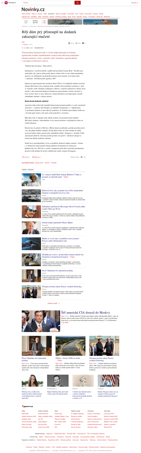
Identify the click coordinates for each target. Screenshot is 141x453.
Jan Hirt (40, 419)
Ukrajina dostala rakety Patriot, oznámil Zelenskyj (62, 286)
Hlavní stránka (26, 13)
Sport (69, 16)
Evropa (44, 195)
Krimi (76, 13)
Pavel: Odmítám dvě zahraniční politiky (57, 270)
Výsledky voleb (26, 419)
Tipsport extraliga (60, 419)
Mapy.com (50, 433)
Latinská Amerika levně (95, 424)
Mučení (47, 163)
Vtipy (43, 179)
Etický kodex (73, 447)
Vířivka (108, 437)
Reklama (41, 447)
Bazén (41, 437)
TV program (91, 16)
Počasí (85, 16)
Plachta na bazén (50, 437)
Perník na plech (76, 427)
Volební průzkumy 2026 (29, 416)
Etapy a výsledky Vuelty (45, 416)
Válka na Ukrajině (61, 13)
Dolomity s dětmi (93, 427)
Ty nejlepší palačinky (77, 413)
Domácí (40, 13)
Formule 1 (58, 424)
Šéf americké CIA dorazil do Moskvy (85, 312)
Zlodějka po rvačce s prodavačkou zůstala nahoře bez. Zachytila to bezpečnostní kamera (63, 255)
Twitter (35, 447)
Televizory (93, 440)
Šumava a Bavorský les (95, 419)
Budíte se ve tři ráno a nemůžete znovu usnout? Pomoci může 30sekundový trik (60, 239)
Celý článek (64, 322)
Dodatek (53, 163)
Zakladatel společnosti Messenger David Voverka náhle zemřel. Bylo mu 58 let (63, 207)
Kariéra (48, 447)
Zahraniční (51, 13)
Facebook (29, 447)
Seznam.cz (134, 2)
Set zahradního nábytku (87, 437)
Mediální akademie (62, 447)
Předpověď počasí (59, 433)
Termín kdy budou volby (29, 421)
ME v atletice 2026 (60, 421)
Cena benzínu (81, 433)
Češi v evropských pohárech (95, 433)
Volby (45, 13)
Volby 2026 (25, 413)
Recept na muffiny (76, 416)
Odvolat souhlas (94, 447)
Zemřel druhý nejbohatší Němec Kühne (57, 222)
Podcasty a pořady (61, 16)
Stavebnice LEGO (53, 440)
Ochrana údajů (82, 447)
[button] (31, 179)
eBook (72, 43)
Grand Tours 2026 (43, 427)
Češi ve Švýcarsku (93, 421)
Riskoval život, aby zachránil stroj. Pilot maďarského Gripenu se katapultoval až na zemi (62, 191)
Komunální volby (27, 427)
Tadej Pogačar (42, 421)
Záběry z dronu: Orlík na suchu (68, 358)
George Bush (39, 163)
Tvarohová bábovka (77, 421)
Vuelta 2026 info (43, 413)
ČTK (23, 42)
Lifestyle (95, 13)
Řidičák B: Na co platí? (111, 421)
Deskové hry (84, 440)
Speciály (79, 16)
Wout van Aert (42, 424)
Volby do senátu (26, 424)
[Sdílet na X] (84, 157)
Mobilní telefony (42, 440)
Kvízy (73, 16)
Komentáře (70, 13)
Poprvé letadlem (92, 416)
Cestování (45, 16)
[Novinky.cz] (33, 9)
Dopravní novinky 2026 (111, 419)
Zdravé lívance (75, 419)
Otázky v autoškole (109, 424)
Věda (39, 16)
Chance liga (58, 413)
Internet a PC (26, 16)
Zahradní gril (100, 437)
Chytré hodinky (101, 440)
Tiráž (53, 447)
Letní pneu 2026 (109, 413)
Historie (52, 16)
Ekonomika (88, 13)
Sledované (107, 16)
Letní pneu (75, 440)
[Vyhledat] (78, 3)
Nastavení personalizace (107, 447)
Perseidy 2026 (71, 433)
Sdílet (79, 43)
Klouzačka (76, 437)
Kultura (82, 13)
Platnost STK (108, 427)
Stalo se (34, 13)
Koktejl (101, 13)
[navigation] (2, 2)
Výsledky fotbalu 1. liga (62, 416)
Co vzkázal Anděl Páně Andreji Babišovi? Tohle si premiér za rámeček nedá (61, 175)
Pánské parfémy (113, 440)
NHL (56, 427)
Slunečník (68, 437)
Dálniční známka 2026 (111, 416)
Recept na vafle (76, 424)
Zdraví (44, 243)
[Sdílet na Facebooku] (82, 157)
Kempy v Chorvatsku (94, 413)
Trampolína (60, 437)
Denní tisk (100, 16)
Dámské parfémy (66, 440)
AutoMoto (34, 16)
